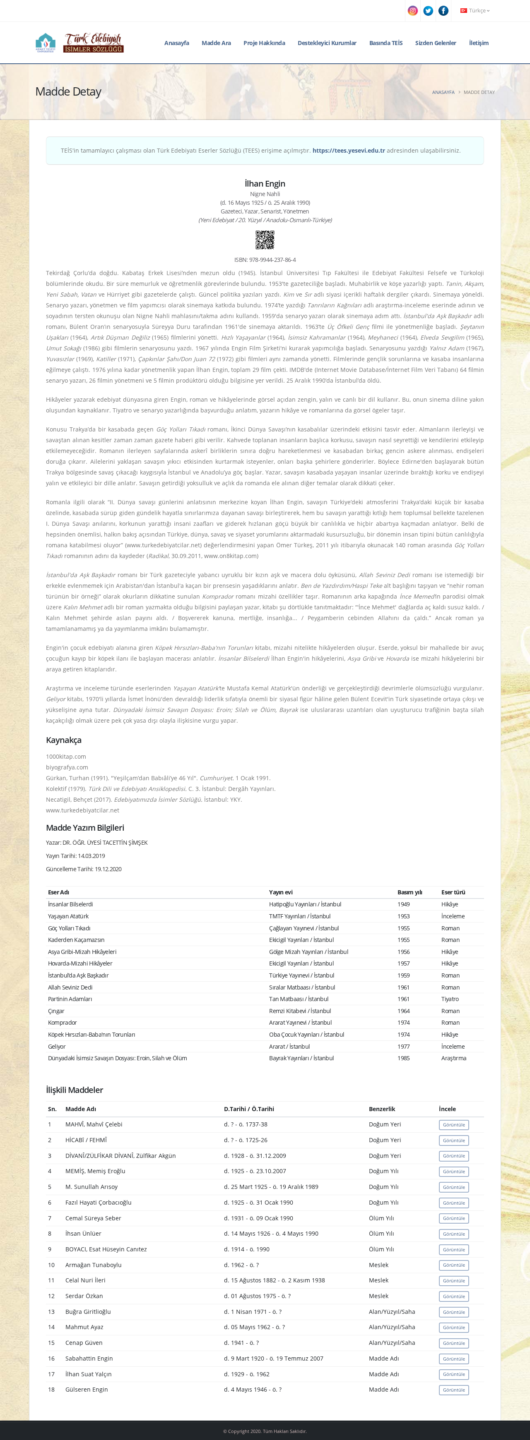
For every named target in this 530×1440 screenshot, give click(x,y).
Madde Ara (216, 43)
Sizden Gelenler (435, 43)
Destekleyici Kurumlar (327, 43)
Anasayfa (176, 43)
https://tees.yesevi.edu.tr (349, 150)
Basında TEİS (386, 43)
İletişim (479, 43)
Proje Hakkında (264, 43)
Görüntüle (454, 1124)
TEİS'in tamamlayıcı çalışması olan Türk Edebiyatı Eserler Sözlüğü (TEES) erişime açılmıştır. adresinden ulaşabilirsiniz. (261, 150)
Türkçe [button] (477, 10)
